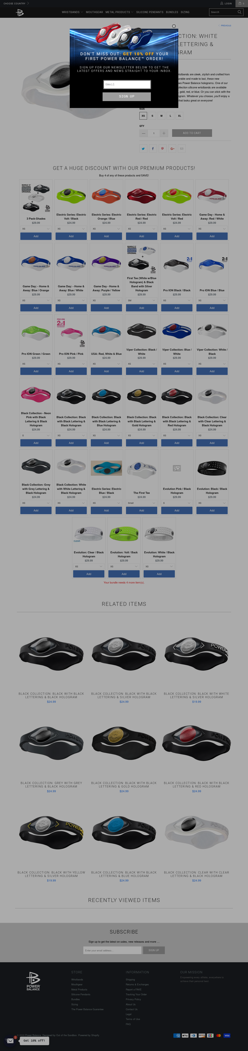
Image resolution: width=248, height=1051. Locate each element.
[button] (174, 26)
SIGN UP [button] (126, 96)
